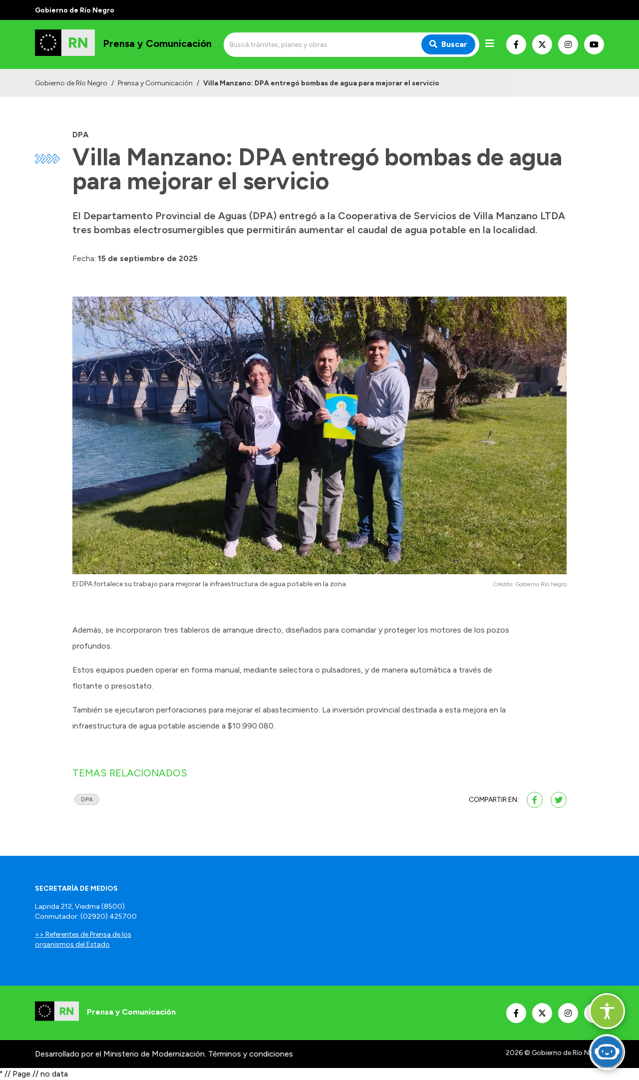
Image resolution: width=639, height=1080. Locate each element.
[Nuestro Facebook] (516, 44)
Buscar (454, 44)
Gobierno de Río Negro (71, 83)
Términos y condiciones (250, 1054)
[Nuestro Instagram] (568, 44)
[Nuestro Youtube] (594, 44)
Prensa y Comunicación (155, 83)
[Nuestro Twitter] (542, 44)
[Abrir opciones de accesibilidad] (607, 1011)
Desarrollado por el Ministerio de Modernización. (120, 1054)
